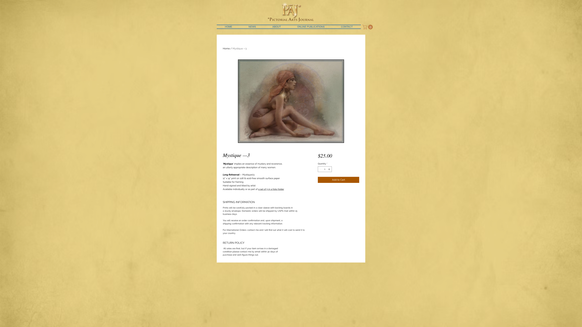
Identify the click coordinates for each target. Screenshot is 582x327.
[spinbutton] (325, 169)
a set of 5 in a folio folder (271, 189)
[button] (368, 27)
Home (226, 48)
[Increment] (329, 169)
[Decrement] (320, 169)
